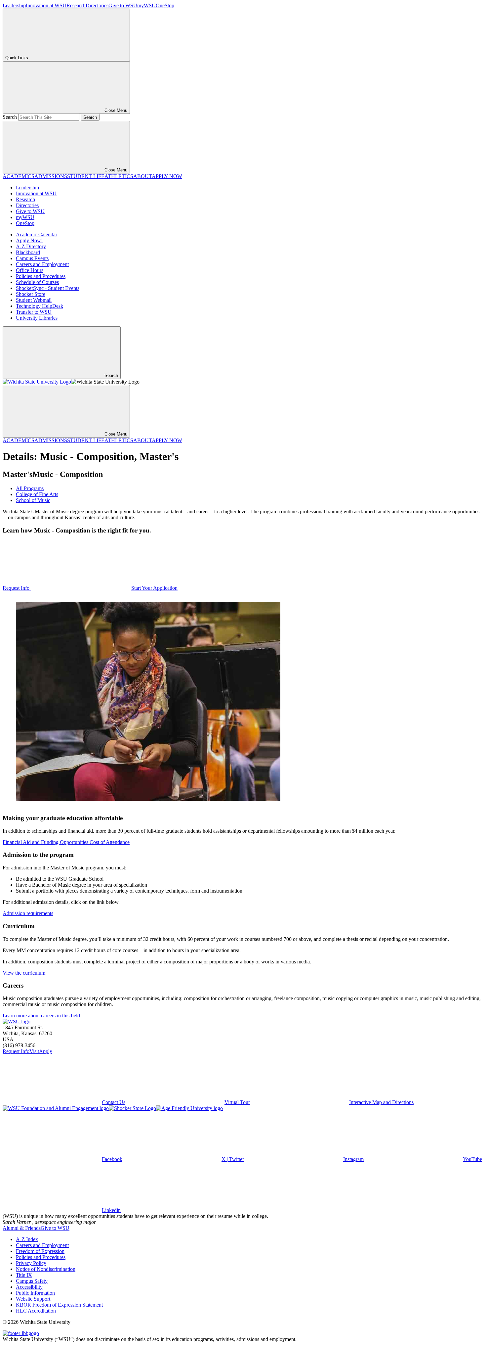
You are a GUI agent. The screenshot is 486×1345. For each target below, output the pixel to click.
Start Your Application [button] (154, 588)
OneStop (165, 5)
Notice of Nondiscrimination (45, 1269)
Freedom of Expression (40, 1251)
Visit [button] (34, 1051)
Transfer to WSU (34, 312)
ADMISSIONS (50, 176)
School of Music (33, 500)
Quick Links (16, 57)
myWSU (146, 5)
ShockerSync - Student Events (47, 288)
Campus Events (32, 258)
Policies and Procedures (40, 276)
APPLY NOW (167, 176)
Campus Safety (32, 1281)
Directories (97, 5)
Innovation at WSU (46, 5)
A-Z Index (27, 1239)
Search (10, 117)
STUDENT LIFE (85, 176)
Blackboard (28, 252)
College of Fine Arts (37, 494)
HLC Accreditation (36, 1311)
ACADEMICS (18, 176)
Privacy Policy (31, 1263)
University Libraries (37, 318)
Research (76, 5)
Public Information (35, 1293)
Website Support (33, 1299)
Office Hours (29, 270)
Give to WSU (122, 5)
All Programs (30, 488)
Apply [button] (45, 1051)
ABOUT (142, 176)
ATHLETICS (118, 176)
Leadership (14, 5)
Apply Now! (29, 240)
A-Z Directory (31, 246)
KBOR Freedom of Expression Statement (59, 1305)
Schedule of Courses (37, 282)
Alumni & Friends (22, 1228)
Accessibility (29, 1287)
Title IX (24, 1275)
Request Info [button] (17, 588)
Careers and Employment (42, 264)
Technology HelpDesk (39, 306)
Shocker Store (30, 294)
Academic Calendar (36, 234)
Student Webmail (34, 300)
